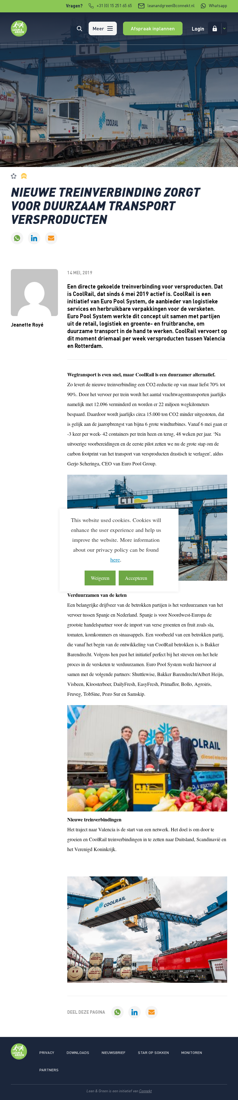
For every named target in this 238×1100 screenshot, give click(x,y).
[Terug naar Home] (19, 34)
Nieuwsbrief (114, 1052)
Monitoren (191, 1052)
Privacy (46, 1052)
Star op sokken (153, 1052)
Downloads (78, 1052)
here (115, 559)
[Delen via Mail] (51, 238)
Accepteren (136, 578)
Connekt (145, 1091)
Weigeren (100, 578)
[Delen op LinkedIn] (34, 238)
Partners (49, 1070)
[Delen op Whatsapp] (17, 238)
